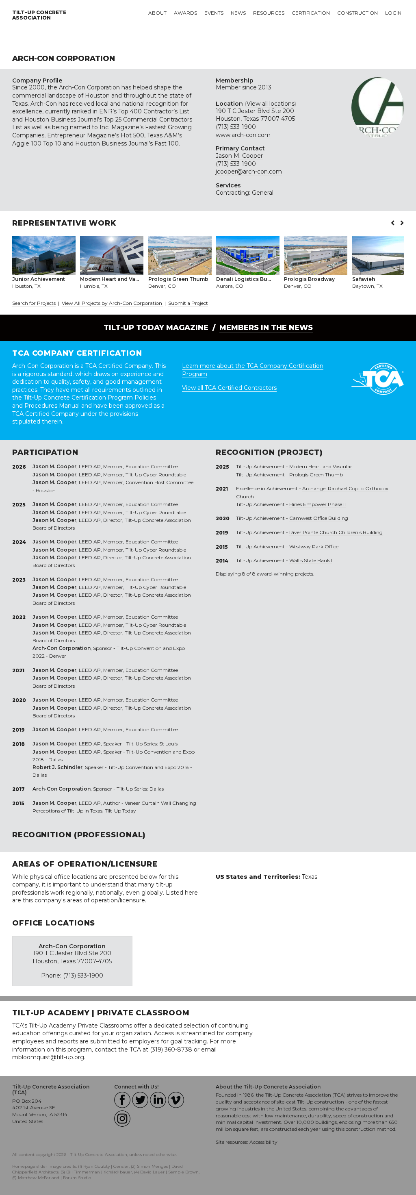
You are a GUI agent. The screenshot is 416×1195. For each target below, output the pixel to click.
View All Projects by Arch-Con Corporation (112, 303)
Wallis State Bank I (310, 560)
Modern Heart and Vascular (320, 466)
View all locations (271, 103)
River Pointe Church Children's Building (336, 532)
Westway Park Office (313, 546)
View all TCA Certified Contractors (229, 387)
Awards (185, 13)
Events (213, 13)
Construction (357, 13)
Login (393, 13)
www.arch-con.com (243, 135)
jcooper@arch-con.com (249, 171)
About (157, 13)
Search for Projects (34, 303)
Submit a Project (188, 303)
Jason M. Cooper (239, 155)
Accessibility (263, 1142)
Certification (311, 13)
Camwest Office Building (318, 518)
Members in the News (266, 327)
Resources (268, 13)
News (238, 13)
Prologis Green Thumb (316, 474)
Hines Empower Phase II (317, 504)
